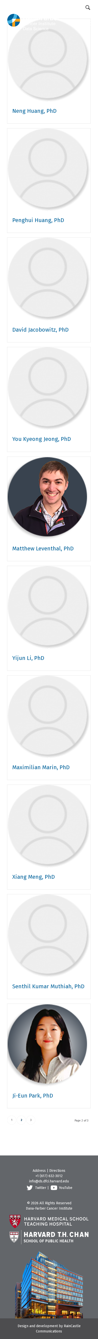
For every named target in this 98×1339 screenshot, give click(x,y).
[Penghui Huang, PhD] (48, 170)
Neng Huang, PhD (34, 111)
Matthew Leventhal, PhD (43, 548)
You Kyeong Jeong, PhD (41, 439)
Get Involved (66, 7)
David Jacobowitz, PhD (40, 329)
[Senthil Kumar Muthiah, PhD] (48, 936)
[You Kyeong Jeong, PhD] (48, 389)
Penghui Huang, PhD (38, 220)
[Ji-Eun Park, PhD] (48, 1045)
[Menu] (84, 22)
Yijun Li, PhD (28, 658)
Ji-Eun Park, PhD (32, 1095)
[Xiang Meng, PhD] (48, 826)
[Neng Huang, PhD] (48, 60)
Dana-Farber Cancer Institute (49, 1208)
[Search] (88, 7)
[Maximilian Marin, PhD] (48, 717)
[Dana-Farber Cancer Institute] (33, 15)
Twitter (40, 1188)
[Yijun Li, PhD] (48, 607)
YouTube (65, 1188)
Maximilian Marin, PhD (41, 767)
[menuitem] (34, 7)
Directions (57, 1171)
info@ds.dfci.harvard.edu (49, 1181)
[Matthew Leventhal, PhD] (48, 498)
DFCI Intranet (34, 7)
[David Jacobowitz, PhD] (48, 279)
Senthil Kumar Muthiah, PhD (48, 986)
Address (39, 1171)
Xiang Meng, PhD (33, 876)
